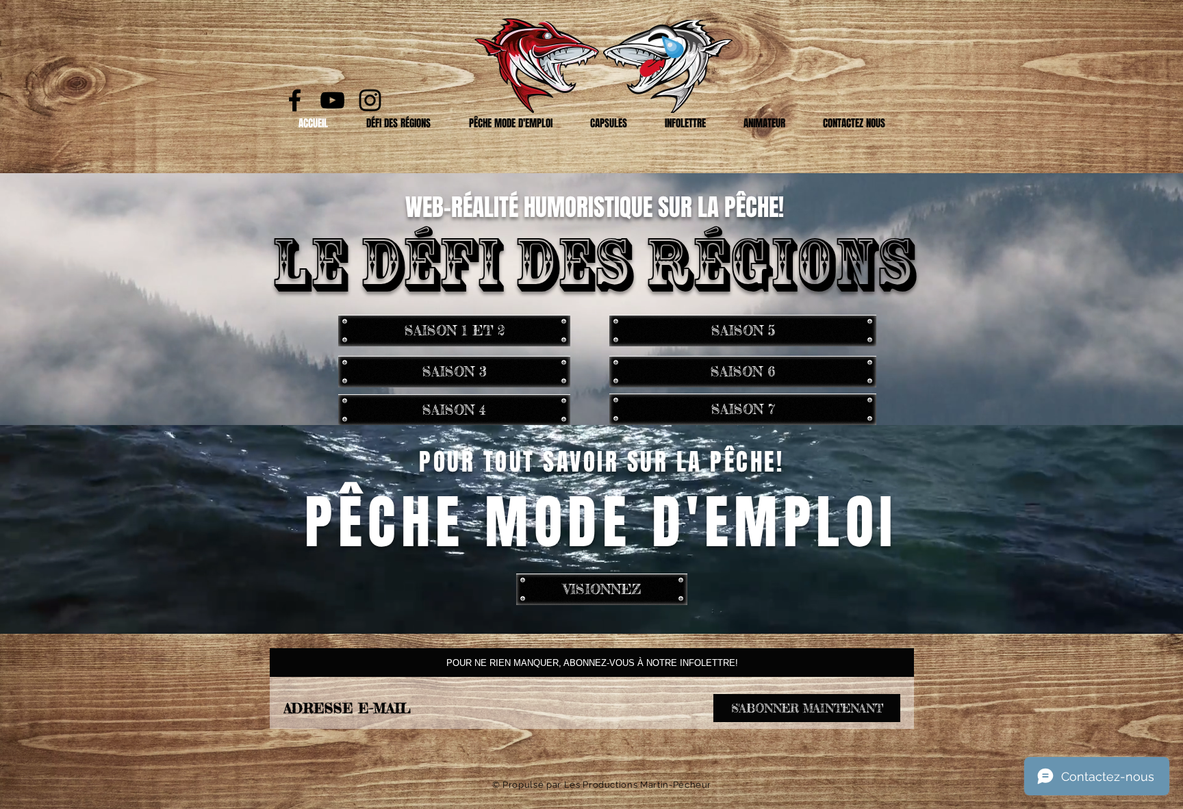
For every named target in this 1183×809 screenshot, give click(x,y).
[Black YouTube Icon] (332, 100)
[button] (398, 123)
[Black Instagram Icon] (370, 100)
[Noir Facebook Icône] (294, 100)
